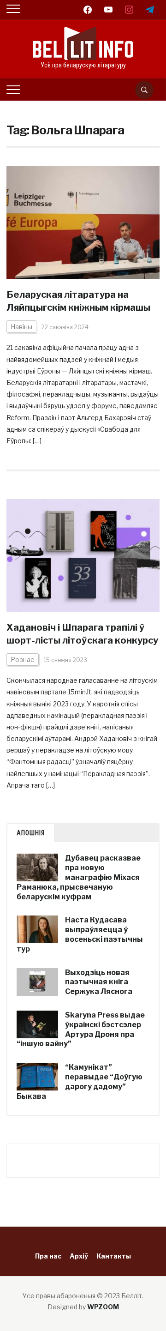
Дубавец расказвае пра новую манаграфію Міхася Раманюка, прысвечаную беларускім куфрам (79, 877)
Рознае (23, 659)
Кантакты (113, 1256)
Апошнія (31, 833)
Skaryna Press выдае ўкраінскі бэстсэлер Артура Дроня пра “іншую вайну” (81, 1029)
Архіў (79, 1256)
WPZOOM (103, 1307)
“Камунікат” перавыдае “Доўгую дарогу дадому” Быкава (79, 1081)
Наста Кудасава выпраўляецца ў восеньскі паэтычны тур (80, 934)
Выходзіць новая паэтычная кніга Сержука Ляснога (98, 982)
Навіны (21, 327)
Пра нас (48, 1256)
